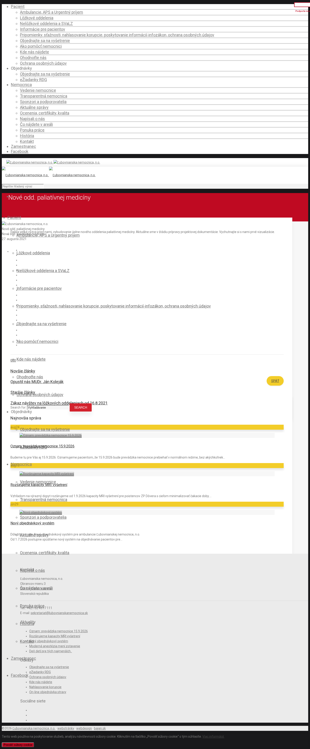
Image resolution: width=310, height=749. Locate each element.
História (27, 135)
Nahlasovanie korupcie (45, 687)
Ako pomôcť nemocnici (41, 46)
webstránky (65, 728)
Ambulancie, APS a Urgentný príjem (51, 12)
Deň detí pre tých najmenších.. (50, 651)
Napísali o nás (32, 118)
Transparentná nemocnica (43, 96)
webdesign (84, 728)
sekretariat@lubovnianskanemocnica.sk (59, 613)
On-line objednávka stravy (47, 692)
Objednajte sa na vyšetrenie (45, 40)
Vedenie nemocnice (38, 90)
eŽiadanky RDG (33, 79)
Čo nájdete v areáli (36, 124)
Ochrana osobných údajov (43, 63)
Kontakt (27, 141)
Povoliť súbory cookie (18, 745)
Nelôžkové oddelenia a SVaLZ (46, 23)
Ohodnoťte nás (33, 57)
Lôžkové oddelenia (36, 17)
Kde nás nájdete (34, 52)
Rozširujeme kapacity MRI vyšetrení (38, 485)
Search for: (18, 407)
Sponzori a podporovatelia (43, 101)
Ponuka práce (32, 130)
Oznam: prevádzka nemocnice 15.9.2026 (42, 446)
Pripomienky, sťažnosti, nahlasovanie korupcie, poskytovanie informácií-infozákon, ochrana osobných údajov (117, 34)
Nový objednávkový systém (32, 523)
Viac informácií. (213, 736)
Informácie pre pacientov (42, 29)
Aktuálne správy (34, 107)
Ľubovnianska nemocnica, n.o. (33, 728)
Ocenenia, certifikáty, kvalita (44, 113)
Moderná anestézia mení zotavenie (54, 646)
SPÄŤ (275, 381)
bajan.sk (100, 728)
